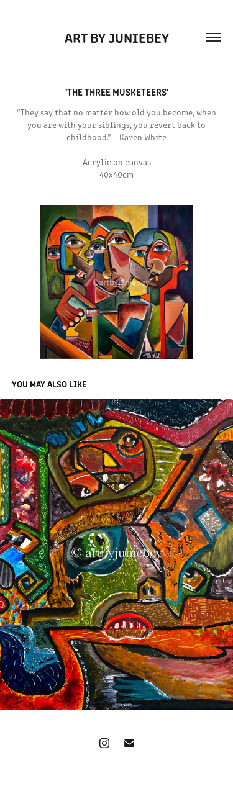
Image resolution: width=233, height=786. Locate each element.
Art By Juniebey (117, 37)
